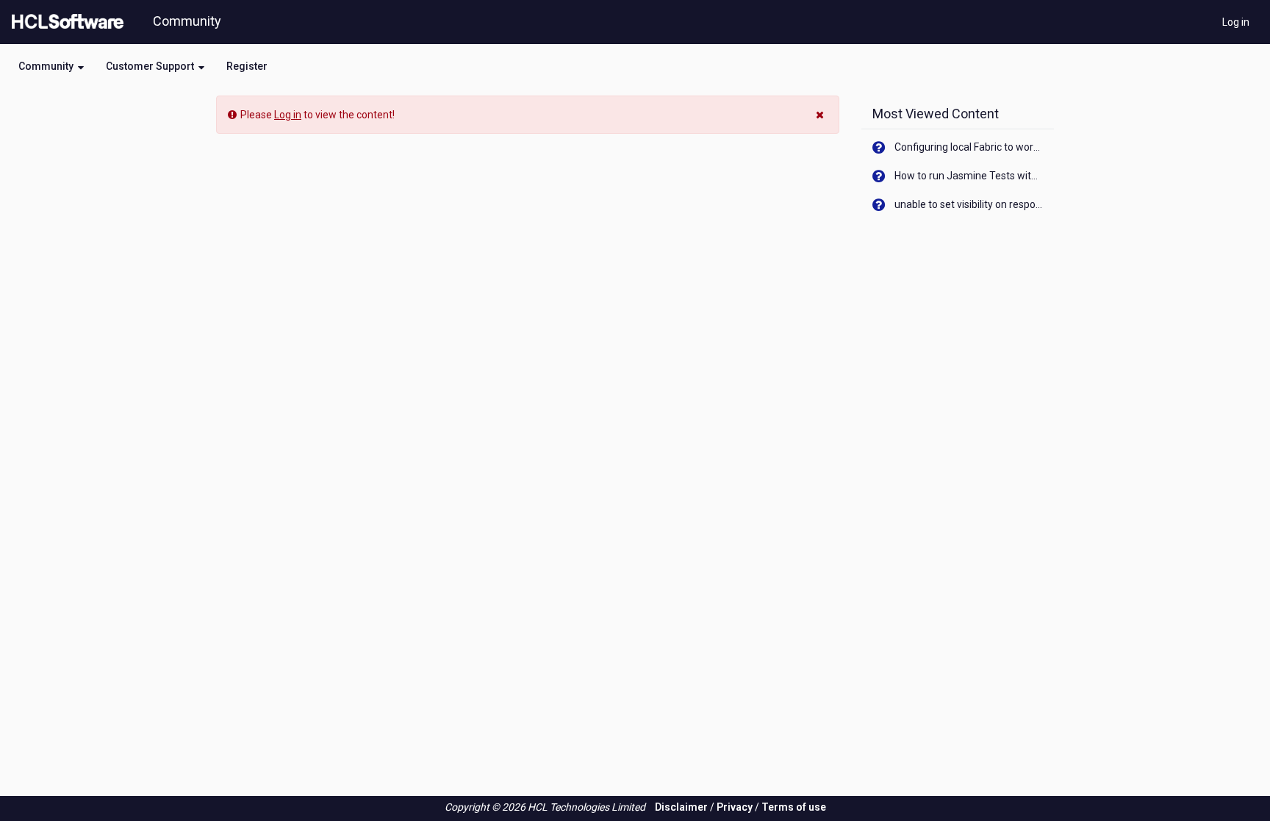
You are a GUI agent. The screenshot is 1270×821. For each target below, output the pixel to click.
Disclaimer (681, 807)
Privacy (735, 807)
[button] (51, 66)
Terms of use (793, 807)
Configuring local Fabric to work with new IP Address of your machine (969, 147)
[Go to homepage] (64, 22)
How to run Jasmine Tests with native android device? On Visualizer (969, 176)
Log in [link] (287, 115)
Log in (1235, 22)
